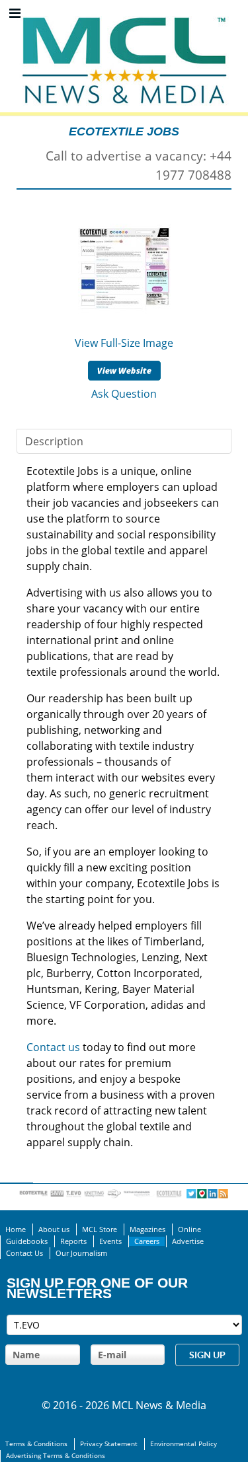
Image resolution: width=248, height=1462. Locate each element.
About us (53, 1229)
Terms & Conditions (36, 1444)
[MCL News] (124, 13)
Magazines (147, 1229)
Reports (73, 1241)
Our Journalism (81, 1253)
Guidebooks (27, 1241)
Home (15, 1229)
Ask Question (124, 393)
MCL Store (99, 1229)
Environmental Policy (183, 1444)
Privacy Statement (109, 1444)
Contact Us (24, 1253)
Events (110, 1241)
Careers (146, 1241)
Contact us (53, 1047)
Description (54, 441)
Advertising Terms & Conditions (55, 1455)
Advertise (188, 1241)
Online (189, 1229)
